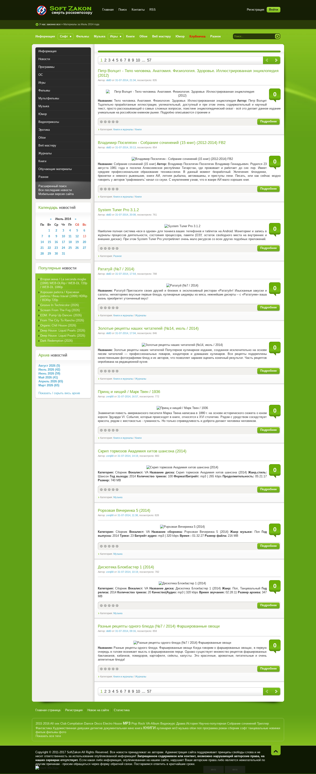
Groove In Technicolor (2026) (59, 305)
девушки (83, 728)
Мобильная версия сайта (56, 194)
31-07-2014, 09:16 (125, 631)
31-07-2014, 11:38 (128, 515)
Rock (141, 723)
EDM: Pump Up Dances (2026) (61, 315)
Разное (117, 256)
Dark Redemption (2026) (56, 340)
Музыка (117, 497)
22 (49, 248)
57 (149, 60)
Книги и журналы (123, 129)
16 (56, 242)
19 (77, 242)
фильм (40, 732)
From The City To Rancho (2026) (62, 320)
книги (149, 727)
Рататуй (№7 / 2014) (116, 269)
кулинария (164, 728)
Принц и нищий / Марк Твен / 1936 (129, 392)
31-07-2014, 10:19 (128, 571)
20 (84, 242)
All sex (54, 723)
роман (223, 728)
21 (42, 248)
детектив (96, 728)
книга (138, 728)
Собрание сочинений (241, 723)
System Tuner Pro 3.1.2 (118, 210)
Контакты (138, 9)
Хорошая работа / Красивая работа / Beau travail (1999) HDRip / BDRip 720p (63, 296)
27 (84, 248)
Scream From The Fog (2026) (60, 310)
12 (77, 236)
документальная (115, 728)
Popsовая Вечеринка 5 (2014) (124, 510)
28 (42, 253)
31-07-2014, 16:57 (128, 396)
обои (192, 728)
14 (42, 242)
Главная (108, 9)
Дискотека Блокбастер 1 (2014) (126, 567)
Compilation (75, 723)
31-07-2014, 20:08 (125, 214)
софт (243, 728)
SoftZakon (74, 752)
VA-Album (152, 723)
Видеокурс (167, 723)
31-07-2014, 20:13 (125, 147)
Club (63, 723)
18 (70, 242)
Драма (180, 723)
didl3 (108, 80)
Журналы (140, 315)
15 (49, 242)
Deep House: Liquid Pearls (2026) (62, 330)
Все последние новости (55, 190)
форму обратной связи (116, 764)
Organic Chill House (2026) (58, 325)
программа (210, 728)
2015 (39, 723)
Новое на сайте (98, 710)
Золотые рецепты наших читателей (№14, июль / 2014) (148, 328)
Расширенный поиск (52, 186)
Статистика (122, 710)
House (117, 723)
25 (70, 248)
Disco (98, 723)
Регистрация (255, 9)
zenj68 (110, 396)
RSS (152, 9)
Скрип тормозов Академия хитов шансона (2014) (142, 451)
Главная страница (47, 710)
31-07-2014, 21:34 (125, 80)
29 (49, 253)
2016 (46, 723)
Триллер (263, 723)
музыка (183, 728)
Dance (88, 723)
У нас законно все (50, 24)
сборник (233, 728)
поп (199, 728)
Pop (134, 723)
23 (56, 248)
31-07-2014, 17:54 (125, 273)
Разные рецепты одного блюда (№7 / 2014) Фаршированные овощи (159, 626)
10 (138, 60)
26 (77, 248)
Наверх (276, 750)
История (192, 723)
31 (63, 253)
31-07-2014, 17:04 (125, 333)
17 (63, 242)
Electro (107, 723)
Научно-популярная (212, 723)
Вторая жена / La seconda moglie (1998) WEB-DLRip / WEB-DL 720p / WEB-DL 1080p (63, 283)
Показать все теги (48, 736)
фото (62, 732)
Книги (138, 129)
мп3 (174, 728)
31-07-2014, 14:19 (128, 455)
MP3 (126, 723)
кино (131, 728)
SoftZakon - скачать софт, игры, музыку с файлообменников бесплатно (66, 10)
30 (56, 253)
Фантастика (44, 728)
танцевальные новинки (264, 728)
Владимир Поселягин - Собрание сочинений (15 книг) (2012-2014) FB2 (162, 142)
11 (69, 236)
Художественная (64, 728)
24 (63, 248)
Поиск (122, 9)
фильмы (52, 732)
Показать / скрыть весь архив (59, 393)
